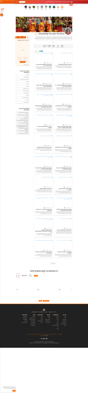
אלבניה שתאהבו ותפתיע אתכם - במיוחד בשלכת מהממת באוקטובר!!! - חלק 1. (64, 127)
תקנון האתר (46, 341)
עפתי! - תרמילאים (47, 319)
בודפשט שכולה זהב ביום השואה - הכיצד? (64, 230)
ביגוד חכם (25, 320)
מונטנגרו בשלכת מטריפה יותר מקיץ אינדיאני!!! (65, 189)
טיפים (42, 316)
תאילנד (57, 316)
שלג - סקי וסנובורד (47, 320)
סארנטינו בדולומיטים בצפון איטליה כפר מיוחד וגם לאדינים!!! (43, 252)
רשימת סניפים (25, 316)
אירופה (65, 316)
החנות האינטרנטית (24, 322)
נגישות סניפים (25, 319)
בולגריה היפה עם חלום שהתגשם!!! (45, 188)
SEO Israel (41, 335)
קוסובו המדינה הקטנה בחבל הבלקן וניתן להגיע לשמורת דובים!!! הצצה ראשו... (43, 106)
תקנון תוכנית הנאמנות (41, 341)
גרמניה (57, 328)
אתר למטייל (70, 17)
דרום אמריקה (64, 322)
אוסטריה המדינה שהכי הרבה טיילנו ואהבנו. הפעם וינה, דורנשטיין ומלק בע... (64, 210)
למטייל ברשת (41, 342)
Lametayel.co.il (56, 342)
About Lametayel (50, 341)
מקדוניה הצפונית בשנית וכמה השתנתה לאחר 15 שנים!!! (63, 106)
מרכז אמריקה (64, 320)
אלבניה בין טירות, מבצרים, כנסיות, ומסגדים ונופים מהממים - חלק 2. (44, 86)
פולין (57, 322)
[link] (42, 51)
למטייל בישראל (48, 322)
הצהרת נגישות (36, 341)
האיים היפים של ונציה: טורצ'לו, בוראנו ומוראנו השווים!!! (63, 148)
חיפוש (36, 51)
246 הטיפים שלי (26, 117)
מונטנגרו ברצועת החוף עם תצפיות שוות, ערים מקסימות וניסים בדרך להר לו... (43, 168)
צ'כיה (57, 320)
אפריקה (65, 325)
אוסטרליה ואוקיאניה (63, 323)
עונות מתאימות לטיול (32, 319)
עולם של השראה (33, 323)
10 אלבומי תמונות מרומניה (24, 119)
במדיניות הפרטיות (7, 388)
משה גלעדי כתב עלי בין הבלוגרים (23, 133)
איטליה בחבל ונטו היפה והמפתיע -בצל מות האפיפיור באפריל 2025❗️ (64, 168)
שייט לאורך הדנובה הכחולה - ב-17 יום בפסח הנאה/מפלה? (44, 210)
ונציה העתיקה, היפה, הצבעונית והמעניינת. (44, 147)
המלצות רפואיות (33, 320)
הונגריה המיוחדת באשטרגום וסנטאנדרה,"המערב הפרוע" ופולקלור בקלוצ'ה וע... (43, 231)
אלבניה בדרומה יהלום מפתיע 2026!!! (65, 64)
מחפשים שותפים (40, 320)
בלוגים (66, 17)
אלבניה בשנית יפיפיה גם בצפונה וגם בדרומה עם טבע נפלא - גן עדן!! (44, 65)
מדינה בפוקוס (33, 325)
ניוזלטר (42, 322)
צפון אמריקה (64, 319)
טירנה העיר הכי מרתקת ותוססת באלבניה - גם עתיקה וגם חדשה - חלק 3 (63, 86)
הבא (53, 263)
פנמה (57, 319)
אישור (14, 390)
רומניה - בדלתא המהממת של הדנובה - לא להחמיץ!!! (44, 127)
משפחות (49, 316)
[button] (64, 4)
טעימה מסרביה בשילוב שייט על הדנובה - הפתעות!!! (64, 252)
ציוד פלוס (34, 316)
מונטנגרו (57, 323)
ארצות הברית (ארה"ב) (55, 325)
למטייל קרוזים (33, 322)
